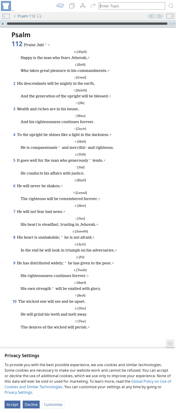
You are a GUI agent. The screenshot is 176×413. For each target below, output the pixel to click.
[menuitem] (7, 6)
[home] (7, 6)
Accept (12, 404)
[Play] (3, 23)
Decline (31, 404)
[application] (88, 23)
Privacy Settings (18, 392)
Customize (53, 404)
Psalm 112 (26, 16)
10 (14, 301)
